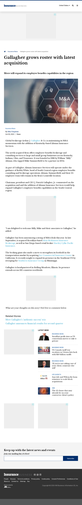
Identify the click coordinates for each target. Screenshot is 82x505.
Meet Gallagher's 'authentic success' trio (26, 319)
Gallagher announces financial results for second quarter (34, 323)
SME (53, 388)
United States (64, 5)
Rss (28, 481)
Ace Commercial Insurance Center (55, 255)
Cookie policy (46, 479)
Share (19, 134)
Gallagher (35, 141)
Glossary (13, 479)
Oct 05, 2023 (9, 134)
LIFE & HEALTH (56, 374)
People (6, 479)
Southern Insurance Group (31, 261)
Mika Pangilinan (13, 132)
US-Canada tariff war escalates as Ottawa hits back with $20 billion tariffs (64, 352)
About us (7, 481)
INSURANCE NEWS (58, 334)
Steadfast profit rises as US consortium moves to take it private (64, 338)
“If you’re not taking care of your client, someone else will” (64, 365)
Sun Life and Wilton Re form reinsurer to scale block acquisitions (64, 379)
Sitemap (23, 481)
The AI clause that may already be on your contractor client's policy (63, 393)
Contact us (15, 481)
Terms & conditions (23, 479)
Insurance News (13, 51)
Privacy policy (35, 479)
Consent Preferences (58, 479)
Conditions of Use (72, 479)
